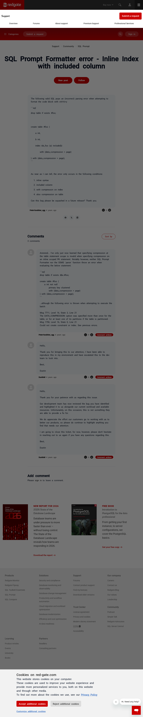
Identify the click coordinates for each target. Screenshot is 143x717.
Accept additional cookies (32, 704)
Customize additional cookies (31, 711)
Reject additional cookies (66, 704)
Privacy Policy (89, 694)
